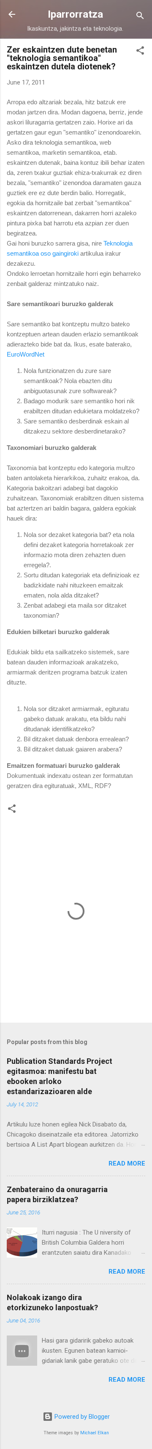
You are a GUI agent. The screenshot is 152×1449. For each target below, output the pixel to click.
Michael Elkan (94, 1433)
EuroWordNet (25, 354)
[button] (140, 51)
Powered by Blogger (81, 1416)
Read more (127, 1163)
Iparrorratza (75, 14)
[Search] (140, 17)
